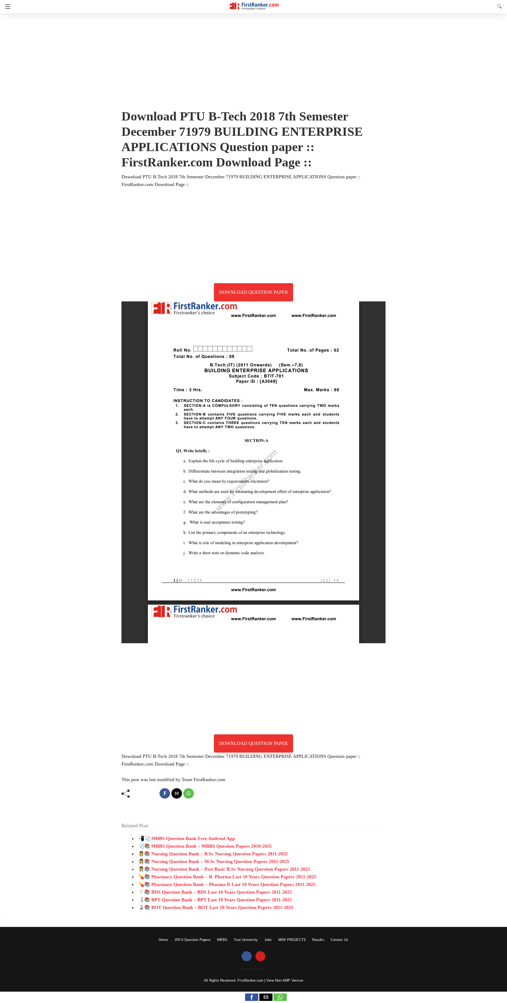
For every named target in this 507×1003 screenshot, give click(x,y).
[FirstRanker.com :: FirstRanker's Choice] (253, 3)
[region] (253, 59)
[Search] (498, 6)
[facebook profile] (247, 956)
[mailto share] (176, 793)
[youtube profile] (260, 956)
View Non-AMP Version (284, 980)
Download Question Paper (253, 292)
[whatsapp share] (188, 793)
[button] (251, 997)
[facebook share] (164, 793)
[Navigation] (6, 6)
